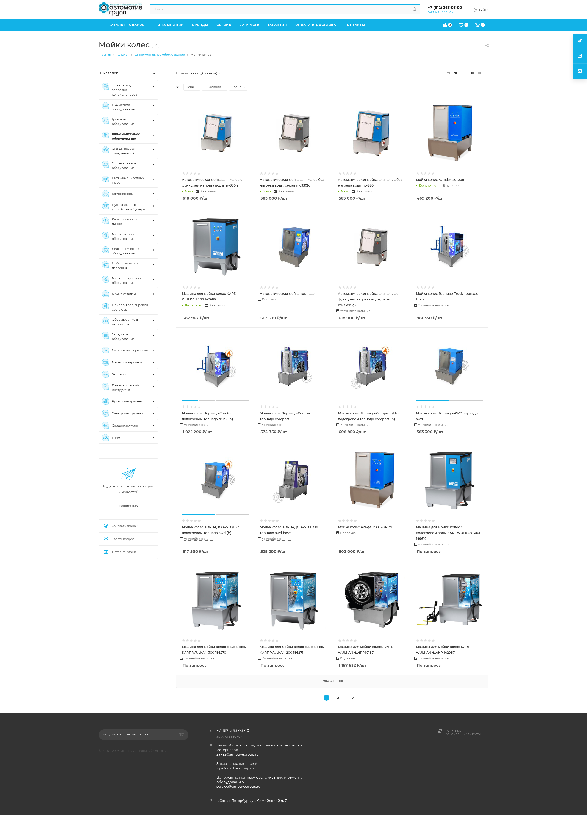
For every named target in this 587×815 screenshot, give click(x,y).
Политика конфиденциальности (463, 732)
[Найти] (414, 9)
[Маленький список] (448, 73)
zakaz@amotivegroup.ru (237, 754)
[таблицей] (487, 73)
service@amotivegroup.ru (238, 786)
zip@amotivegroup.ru (235, 768)
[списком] (480, 73)
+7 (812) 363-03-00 (445, 8)
